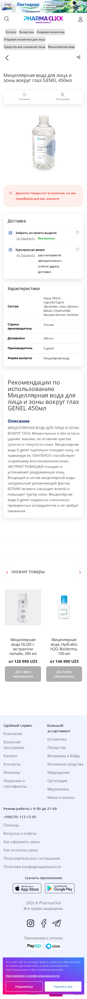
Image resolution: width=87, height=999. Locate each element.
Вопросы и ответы (19, 833)
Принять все (63, 986)
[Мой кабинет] (80, 19)
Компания (12, 733)
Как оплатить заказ (20, 850)
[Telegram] (56, 923)
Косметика (57, 739)
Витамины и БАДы (63, 755)
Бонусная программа (13, 744)
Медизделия (58, 772)
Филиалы (11, 772)
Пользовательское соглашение (31, 858)
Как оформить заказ (21, 841)
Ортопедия (57, 780)
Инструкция (62, 99)
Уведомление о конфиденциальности (32, 976)
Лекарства (56, 747)
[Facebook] (43, 923)
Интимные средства (65, 764)
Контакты (11, 764)
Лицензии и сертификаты (15, 783)
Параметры (24, 986)
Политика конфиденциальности (32, 866)
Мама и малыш (61, 797)
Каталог (10, 755)
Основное (24, 99)
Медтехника (58, 789)
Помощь (11, 825)
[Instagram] (30, 923)
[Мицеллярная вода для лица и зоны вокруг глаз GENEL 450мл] (43, 142)
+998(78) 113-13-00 (19, 816)
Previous (7, 572)
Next (79, 572)
